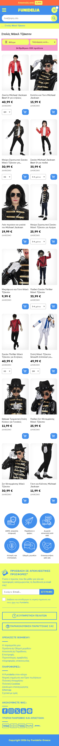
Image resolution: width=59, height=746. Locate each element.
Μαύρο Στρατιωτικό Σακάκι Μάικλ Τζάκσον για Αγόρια (43, 226)
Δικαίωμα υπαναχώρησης (15, 686)
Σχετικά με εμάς (10, 693)
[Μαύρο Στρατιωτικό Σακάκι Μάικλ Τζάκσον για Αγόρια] (43, 202)
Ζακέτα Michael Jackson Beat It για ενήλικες (14, 96)
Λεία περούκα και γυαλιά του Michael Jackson (13, 226)
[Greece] (5, 711)
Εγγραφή (46, 591)
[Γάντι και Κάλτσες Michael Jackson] (43, 461)
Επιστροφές (8, 654)
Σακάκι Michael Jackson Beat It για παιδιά (42, 161)
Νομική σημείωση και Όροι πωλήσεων (21, 677)
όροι (13, 602)
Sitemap (6, 689)
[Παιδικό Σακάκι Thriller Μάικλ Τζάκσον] (43, 267)
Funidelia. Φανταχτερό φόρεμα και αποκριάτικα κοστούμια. (29, 10)
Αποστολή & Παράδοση (14, 651)
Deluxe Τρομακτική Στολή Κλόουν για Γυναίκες (14, 420)
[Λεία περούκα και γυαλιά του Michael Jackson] (15, 202)
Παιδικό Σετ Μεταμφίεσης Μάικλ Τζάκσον (42, 420)
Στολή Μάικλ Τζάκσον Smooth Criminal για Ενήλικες (40, 355)
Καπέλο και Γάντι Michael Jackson (42, 96)
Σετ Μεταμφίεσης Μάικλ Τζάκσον (13, 485)
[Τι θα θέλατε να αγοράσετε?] (4, 10)
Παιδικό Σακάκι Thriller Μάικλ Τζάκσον (41, 291)
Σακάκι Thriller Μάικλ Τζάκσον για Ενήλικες (12, 355)
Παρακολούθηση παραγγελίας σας (31, 626)
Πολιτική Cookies (11, 683)
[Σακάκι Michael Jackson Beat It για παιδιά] (43, 137)
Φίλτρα (12, 42)
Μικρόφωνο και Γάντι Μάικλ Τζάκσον (15, 291)
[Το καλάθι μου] (54, 10)
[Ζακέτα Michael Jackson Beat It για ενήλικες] (15, 73)
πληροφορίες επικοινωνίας (15, 660)
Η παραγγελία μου (11, 645)
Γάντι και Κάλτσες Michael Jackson (43, 485)
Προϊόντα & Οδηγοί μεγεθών (16, 648)
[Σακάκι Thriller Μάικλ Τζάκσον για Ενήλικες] (15, 332)
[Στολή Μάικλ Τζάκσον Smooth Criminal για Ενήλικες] (43, 332)
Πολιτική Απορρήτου (12, 680)
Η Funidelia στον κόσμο (14, 674)
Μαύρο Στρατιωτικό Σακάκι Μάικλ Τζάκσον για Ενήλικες (14, 161)
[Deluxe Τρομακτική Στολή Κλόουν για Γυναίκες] (15, 396)
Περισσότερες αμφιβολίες (15, 657)
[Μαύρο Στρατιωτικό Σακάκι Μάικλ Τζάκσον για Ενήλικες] (15, 137)
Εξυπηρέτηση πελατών (31, 615)
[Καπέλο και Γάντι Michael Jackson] (43, 73)
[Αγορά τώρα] (25, 112)
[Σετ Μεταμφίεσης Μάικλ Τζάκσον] (15, 461)
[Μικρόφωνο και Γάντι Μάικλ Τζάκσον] (15, 267)
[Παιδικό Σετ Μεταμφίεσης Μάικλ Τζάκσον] (43, 396)
